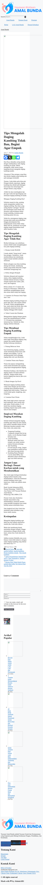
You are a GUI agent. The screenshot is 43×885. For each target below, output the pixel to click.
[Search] (25, 17)
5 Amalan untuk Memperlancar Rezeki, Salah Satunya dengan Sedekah (12, 683)
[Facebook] (6, 157)
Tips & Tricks (9, 549)
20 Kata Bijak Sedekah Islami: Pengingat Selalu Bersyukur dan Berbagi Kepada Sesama (11, 719)
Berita (6, 25)
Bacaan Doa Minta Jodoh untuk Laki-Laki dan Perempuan (11, 665)
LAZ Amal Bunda (18, 25)
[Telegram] (18, 157)
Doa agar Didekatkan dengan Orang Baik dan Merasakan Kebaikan (11, 790)
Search (3, 17)
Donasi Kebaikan (33, 25)
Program (34, 20)
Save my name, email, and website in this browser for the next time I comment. (15, 604)
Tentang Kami (22, 20)
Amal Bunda (10, 20)
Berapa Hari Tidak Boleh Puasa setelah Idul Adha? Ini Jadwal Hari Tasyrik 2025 (15, 564)
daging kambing (19, 551)
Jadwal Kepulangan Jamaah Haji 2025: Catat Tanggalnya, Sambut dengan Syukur (15, 558)
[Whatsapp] (14, 157)
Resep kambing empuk (11, 553)
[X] (10, 157)
